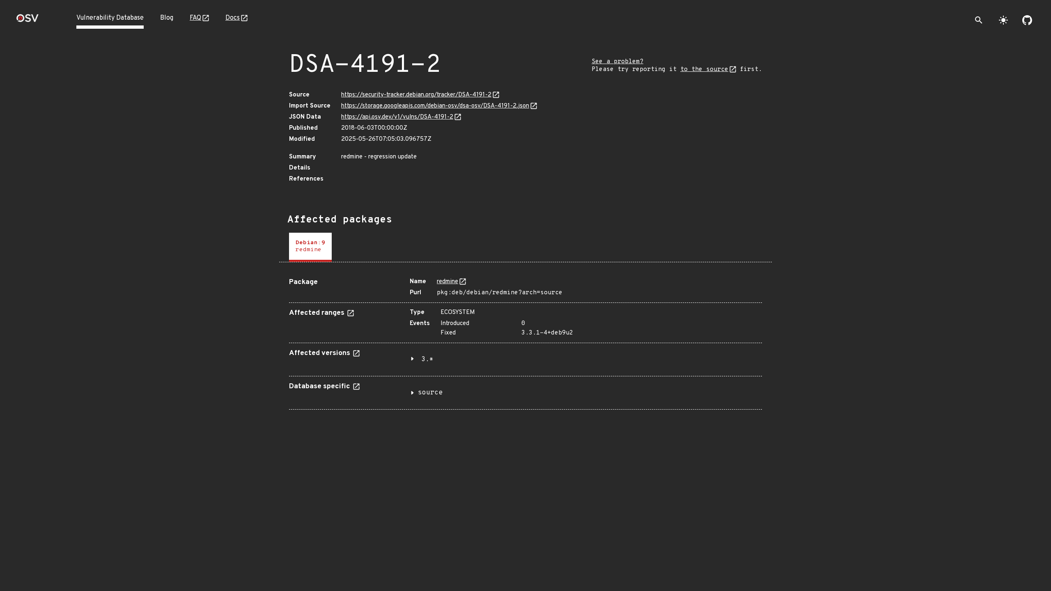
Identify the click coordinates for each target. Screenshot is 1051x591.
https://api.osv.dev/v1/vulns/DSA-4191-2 (397, 117)
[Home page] (27, 20)
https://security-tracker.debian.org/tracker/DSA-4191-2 (416, 95)
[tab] (310, 247)
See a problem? (617, 62)
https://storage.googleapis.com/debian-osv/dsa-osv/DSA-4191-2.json (435, 106)
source (430, 393)
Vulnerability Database (110, 18)
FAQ (195, 18)
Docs (232, 18)
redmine (447, 282)
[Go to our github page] (1027, 20)
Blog (166, 18)
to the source (704, 69)
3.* (427, 359)
